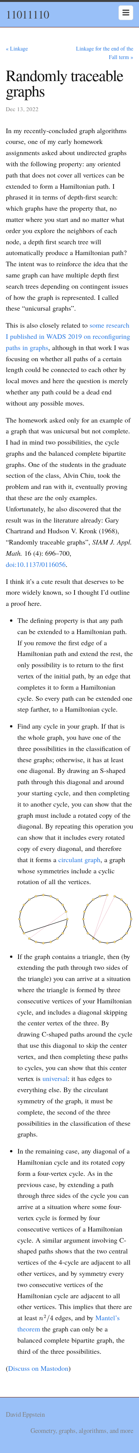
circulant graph (79, 859)
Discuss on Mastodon (38, 1368)
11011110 (27, 14)
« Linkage (17, 48)
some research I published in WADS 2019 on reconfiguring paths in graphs (68, 336)
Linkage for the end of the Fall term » (104, 53)
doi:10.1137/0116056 (36, 564)
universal (55, 1078)
